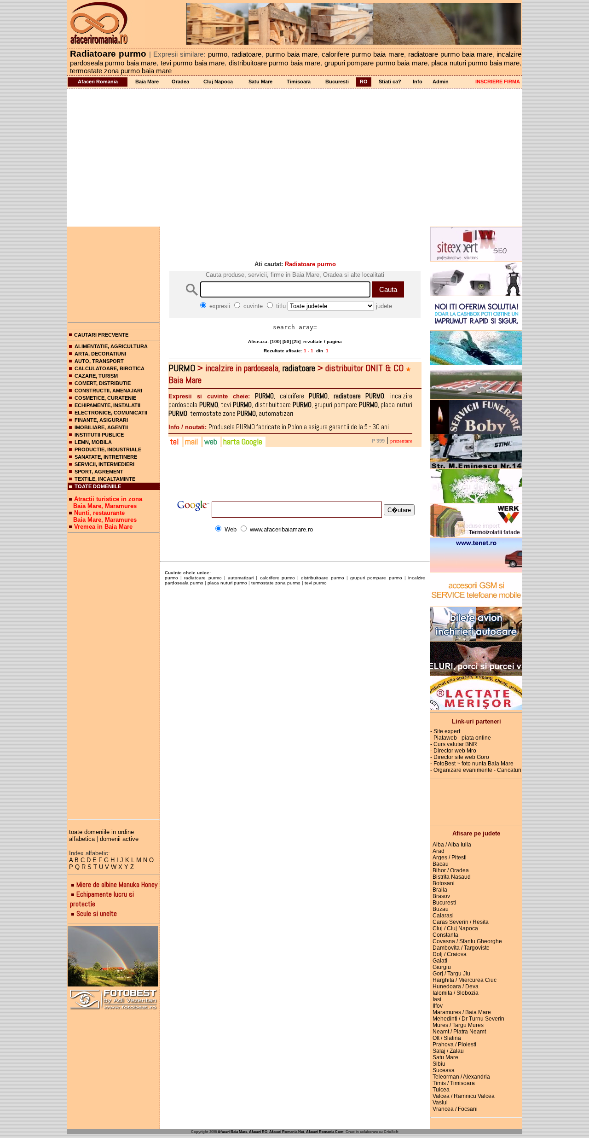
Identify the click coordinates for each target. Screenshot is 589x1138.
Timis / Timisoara (454, 1083)
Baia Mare (147, 81)
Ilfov (438, 1006)
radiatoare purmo (202, 577)
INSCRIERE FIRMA (497, 81)
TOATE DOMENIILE (98, 486)
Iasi (437, 999)
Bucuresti (337, 81)
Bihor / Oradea (451, 870)
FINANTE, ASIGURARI (101, 420)
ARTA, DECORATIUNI (100, 353)
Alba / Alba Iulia (452, 844)
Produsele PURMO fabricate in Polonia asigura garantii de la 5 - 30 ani (278, 426)
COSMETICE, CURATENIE (105, 398)
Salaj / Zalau (448, 1051)
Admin (441, 81)
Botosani (444, 883)
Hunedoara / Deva (456, 986)
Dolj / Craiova (450, 954)
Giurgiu (442, 967)
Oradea (180, 81)
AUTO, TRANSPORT (99, 361)
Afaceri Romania (98, 81)
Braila (440, 890)
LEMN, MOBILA (93, 442)
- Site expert (445, 731)
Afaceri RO (258, 1132)
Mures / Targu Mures (458, 1025)
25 (296, 341)
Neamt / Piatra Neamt (459, 1031)
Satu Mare (260, 81)
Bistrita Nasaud (452, 877)
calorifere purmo (277, 577)
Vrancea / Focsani (455, 1109)
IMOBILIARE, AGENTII (101, 427)
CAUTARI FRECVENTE (101, 335)
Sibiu (439, 1064)
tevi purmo (316, 582)
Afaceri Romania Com (324, 1132)
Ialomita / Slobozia (456, 993)
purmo (171, 577)
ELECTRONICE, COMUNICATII (111, 412)
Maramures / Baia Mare (462, 1012)
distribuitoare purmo (322, 577)
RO (364, 81)
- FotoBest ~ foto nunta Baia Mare (472, 763)
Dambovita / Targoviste (461, 948)
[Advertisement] (294, 157)
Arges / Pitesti (450, 857)
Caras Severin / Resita (461, 922)
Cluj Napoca (218, 81)
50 (286, 341)
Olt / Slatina (447, 1038)
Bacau (441, 864)
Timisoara (299, 81)
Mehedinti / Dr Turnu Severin (468, 1018)
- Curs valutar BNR (453, 744)
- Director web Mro (453, 750)
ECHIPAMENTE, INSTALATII (107, 405)
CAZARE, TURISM (96, 376)
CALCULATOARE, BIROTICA (109, 368)
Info (417, 81)
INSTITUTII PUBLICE (99, 435)
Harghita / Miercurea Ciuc (465, 980)
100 (275, 341)
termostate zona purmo (275, 582)
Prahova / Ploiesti (454, 1044)
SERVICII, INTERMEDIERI (104, 464)
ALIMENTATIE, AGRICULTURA (111, 346)
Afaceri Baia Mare (232, 1132)
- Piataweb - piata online (460, 738)
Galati (440, 960)
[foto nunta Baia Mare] (114, 956)
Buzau (441, 909)
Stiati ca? (390, 81)
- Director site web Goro (459, 757)
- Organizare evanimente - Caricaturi (475, 770)
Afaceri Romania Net (286, 1132)
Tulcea (441, 1089)
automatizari (241, 577)
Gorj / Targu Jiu (451, 973)
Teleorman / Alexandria (461, 1077)
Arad (439, 851)
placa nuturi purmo (227, 582)
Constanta (445, 935)
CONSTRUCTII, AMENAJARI (108, 390)
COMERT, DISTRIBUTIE (103, 383)
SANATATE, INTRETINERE (106, 457)
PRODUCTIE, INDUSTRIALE (108, 449)
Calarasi (443, 915)
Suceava (444, 1070)
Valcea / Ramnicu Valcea (464, 1096)
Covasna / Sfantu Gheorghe (467, 941)
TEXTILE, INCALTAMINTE (105, 479)
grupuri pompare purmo (376, 577)
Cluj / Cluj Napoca (455, 928)
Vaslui (440, 1102)
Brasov (441, 896)
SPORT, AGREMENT (99, 471)
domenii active (119, 838)
